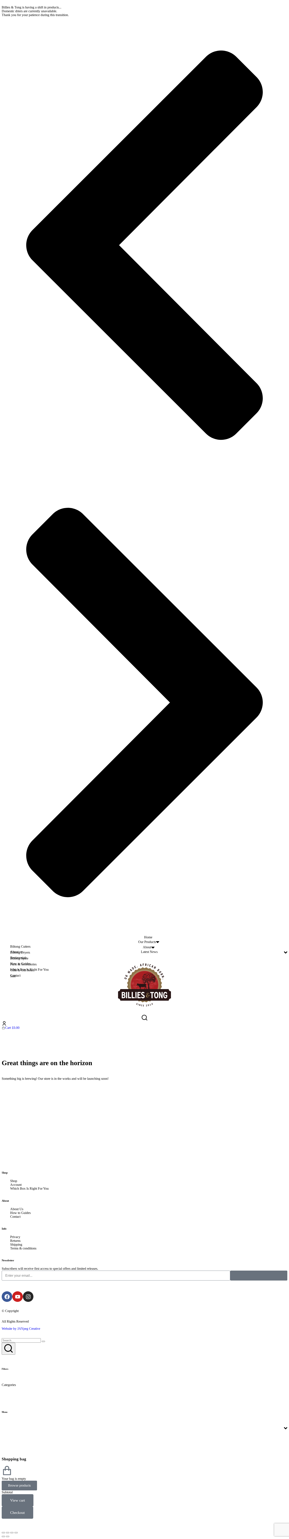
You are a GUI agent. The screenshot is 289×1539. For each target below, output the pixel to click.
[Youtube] (17, 1296)
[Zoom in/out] (16, 1532)
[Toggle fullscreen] (12, 1532)
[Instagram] (28, 1296)
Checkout (17, 1512)
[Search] (8, 1349)
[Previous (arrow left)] (3, 1536)
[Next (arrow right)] (7, 1536)
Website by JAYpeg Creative (21, 1328)
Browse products (19, 1485)
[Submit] (258, 1276)
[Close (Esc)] (3, 1532)
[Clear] (43, 1341)
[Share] (7, 1532)
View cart (17, 1500)
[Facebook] (7, 1296)
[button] (144, 245)
